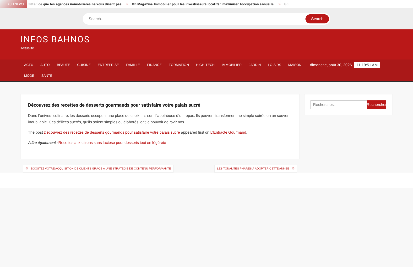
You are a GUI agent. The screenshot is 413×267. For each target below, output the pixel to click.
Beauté (63, 65)
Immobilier (232, 65)
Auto (45, 65)
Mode (29, 75)
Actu (28, 65)
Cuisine (84, 65)
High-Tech (205, 65)
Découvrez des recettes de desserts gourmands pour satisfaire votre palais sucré (112, 132)
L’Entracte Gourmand (228, 132)
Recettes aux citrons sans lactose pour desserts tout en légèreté (112, 143)
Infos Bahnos (55, 39)
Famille (133, 65)
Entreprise (108, 65)
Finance (154, 65)
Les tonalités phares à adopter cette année (253, 168)
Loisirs (274, 65)
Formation (179, 65)
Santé (46, 75)
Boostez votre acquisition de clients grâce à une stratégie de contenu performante (101, 168)
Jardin (255, 65)
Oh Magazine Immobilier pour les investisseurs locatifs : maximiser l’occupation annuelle (197, 4)
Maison (294, 65)
